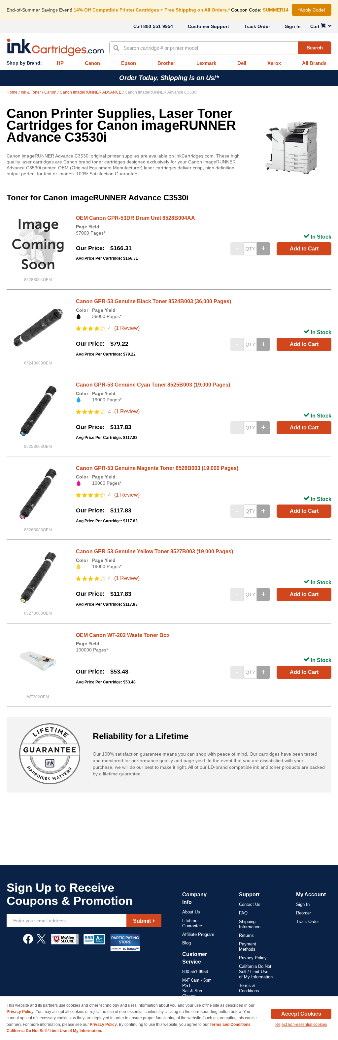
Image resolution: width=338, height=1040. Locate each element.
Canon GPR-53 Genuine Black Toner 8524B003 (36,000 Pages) (153, 301)
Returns (246, 935)
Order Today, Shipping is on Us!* (169, 77)
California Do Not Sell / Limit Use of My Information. (54, 1030)
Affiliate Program (198, 934)
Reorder (303, 912)
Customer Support (208, 26)
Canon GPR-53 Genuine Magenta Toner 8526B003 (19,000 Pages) (157, 468)
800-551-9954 (158, 26)
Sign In (293, 26)
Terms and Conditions (230, 1024)
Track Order (257, 26)
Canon (50, 92)
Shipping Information (249, 924)
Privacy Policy (253, 957)
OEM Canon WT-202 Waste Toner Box (123, 635)
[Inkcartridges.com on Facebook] (28, 942)
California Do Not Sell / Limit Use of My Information (256, 971)
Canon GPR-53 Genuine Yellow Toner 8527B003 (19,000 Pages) (154, 551)
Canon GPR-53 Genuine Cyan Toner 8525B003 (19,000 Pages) (153, 385)
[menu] (169, 63)
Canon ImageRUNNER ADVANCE (91, 92)
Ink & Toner (31, 92)
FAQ (243, 912)
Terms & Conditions (249, 988)
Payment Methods (247, 946)
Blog (186, 942)
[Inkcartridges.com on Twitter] (41, 942)
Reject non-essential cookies (301, 1024)
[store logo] (55, 47)
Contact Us (249, 904)
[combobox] (220, 48)
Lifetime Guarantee (192, 923)
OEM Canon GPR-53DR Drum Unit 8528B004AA (135, 218)
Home (12, 92)
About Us (191, 912)
